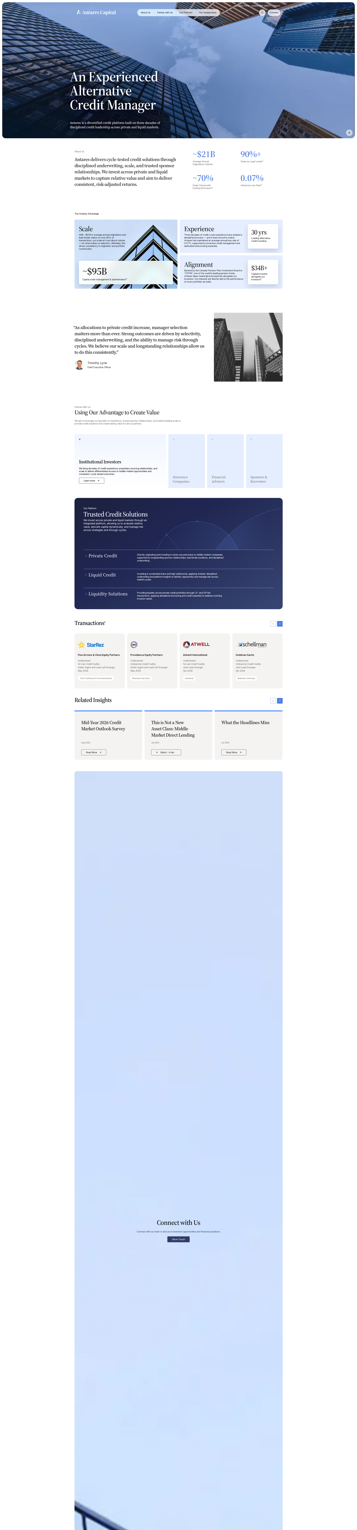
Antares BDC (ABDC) (261, 5)
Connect (274, 12)
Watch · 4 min (168, 753)
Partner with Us (165, 12)
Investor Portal (242, 5)
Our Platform (185, 12)
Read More (96, 753)
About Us (145, 12)
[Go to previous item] (273, 624)
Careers (276, 5)
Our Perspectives (207, 12)
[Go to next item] (280, 624)
